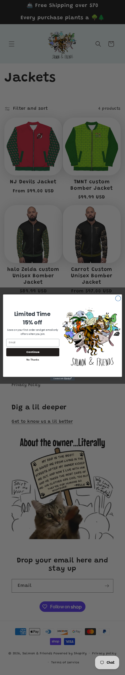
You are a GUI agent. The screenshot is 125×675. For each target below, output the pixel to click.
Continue (33, 352)
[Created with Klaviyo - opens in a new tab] (62, 379)
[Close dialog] (118, 298)
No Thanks (32, 359)
